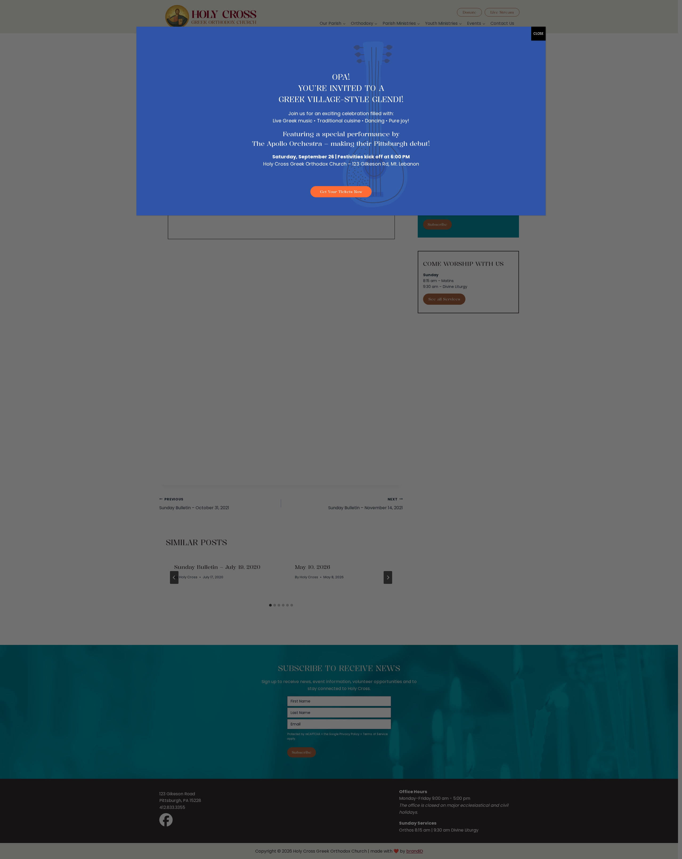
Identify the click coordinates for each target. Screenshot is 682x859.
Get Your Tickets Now (341, 191)
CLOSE (538, 33)
